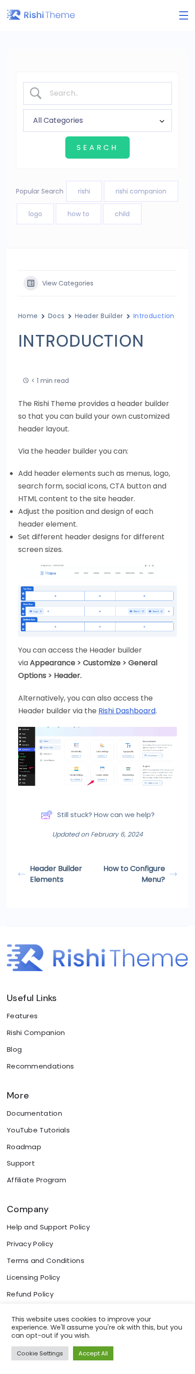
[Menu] (183, 15)
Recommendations (40, 1066)
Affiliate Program (36, 1180)
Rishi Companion (36, 1032)
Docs (56, 315)
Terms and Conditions (45, 1260)
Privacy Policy (30, 1243)
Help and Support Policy (48, 1227)
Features (22, 1016)
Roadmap (24, 1146)
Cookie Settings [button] (40, 1353)
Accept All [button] (93, 1353)
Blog (14, 1049)
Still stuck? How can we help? (106, 814)
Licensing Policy (33, 1277)
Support (21, 1163)
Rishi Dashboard (127, 711)
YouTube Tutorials (38, 1130)
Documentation (34, 1113)
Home (28, 315)
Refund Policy (30, 1294)
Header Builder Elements (56, 874)
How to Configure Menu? (134, 874)
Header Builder (99, 315)
